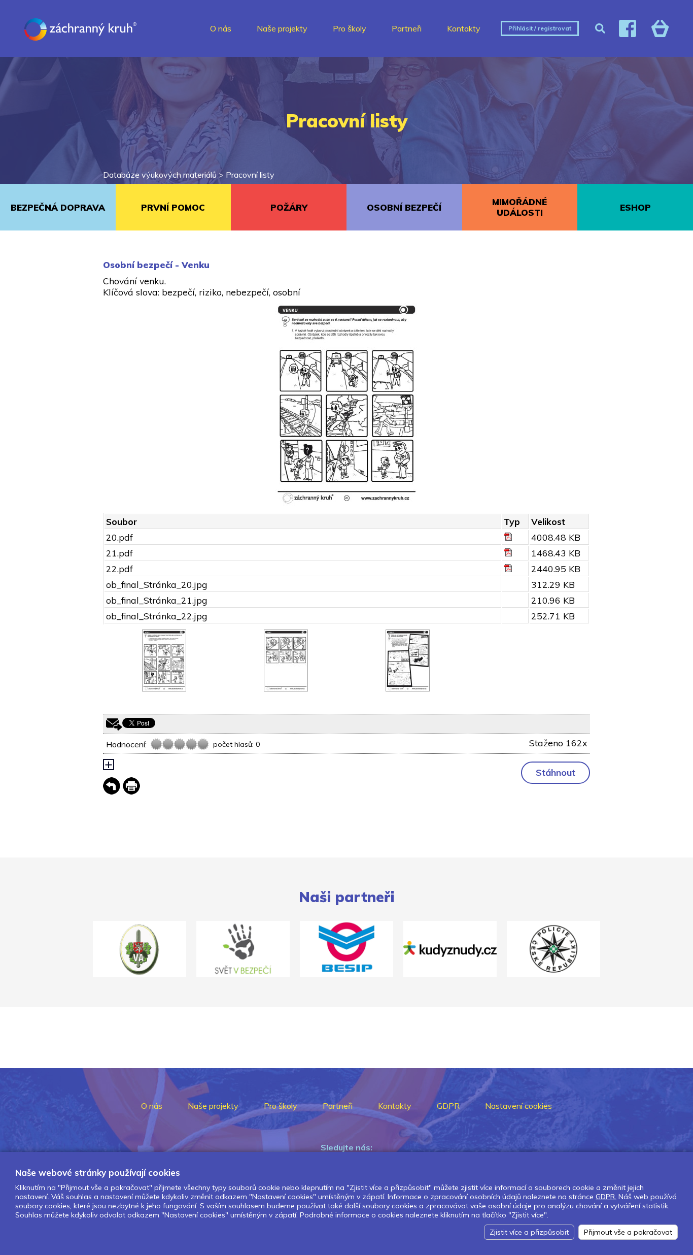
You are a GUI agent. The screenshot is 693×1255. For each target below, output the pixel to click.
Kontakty (463, 28)
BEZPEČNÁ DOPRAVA (58, 207)
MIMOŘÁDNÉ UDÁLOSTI (519, 207)
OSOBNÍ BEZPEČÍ (404, 207)
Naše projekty (282, 28)
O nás (220, 28)
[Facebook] (627, 28)
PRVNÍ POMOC (173, 207)
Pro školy (349, 28)
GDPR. (606, 1196)
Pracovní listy (250, 175)
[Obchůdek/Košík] (660, 28)
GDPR (448, 1106)
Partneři (407, 28)
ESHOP (635, 207)
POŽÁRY (288, 207)
